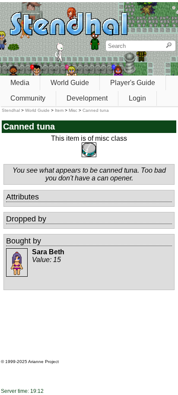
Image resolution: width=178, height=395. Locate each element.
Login (137, 98)
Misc (73, 110)
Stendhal (11, 110)
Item (59, 110)
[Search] (168, 46)
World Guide (70, 82)
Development (87, 98)
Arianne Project (43, 361)
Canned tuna (96, 110)
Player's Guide (132, 82)
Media (19, 82)
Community (27, 98)
